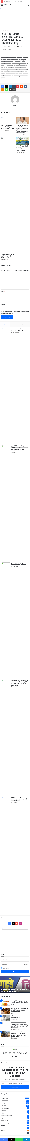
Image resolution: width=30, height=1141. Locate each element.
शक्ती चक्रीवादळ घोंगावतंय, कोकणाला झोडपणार (17, 1016)
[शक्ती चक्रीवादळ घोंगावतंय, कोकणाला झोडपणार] (5, 1018)
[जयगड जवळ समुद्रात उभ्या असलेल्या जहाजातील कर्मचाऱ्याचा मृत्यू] (7, 195)
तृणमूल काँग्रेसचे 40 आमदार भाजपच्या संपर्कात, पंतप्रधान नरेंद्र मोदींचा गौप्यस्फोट (19, 799)
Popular (5, 324)
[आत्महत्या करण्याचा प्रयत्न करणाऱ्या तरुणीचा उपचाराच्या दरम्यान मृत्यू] (6, 620)
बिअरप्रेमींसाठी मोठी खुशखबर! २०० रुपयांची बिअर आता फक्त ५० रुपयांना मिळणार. (19, 1010)
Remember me (5, 968)
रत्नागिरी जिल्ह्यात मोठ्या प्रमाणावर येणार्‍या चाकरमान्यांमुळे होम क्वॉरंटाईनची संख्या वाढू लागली (19, 448)
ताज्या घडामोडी (5, 1120)
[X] (6, 86)
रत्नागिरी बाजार (5, 1128)
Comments (24, 324)
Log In (15, 971)
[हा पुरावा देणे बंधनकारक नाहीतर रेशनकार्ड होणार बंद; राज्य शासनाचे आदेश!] (5, 1003)
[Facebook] (2, 86)
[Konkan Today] (8, 4)
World (3, 1130)
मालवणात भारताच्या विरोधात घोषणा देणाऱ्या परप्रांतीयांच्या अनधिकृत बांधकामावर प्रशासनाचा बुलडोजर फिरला (19, 1034)
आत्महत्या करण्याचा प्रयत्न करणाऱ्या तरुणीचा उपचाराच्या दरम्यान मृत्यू (18, 564)
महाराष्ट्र (3, 1103)
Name (3, 291)
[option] (15, 984)
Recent (14, 324)
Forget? (26, 964)
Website (3, 304)
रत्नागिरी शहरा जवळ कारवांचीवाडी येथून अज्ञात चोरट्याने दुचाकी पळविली (7, 127)
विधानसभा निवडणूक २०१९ (7, 1115)
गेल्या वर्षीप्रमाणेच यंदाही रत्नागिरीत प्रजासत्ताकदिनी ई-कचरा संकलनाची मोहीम (22, 148)
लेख (3, 1113)
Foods (3, 1133)
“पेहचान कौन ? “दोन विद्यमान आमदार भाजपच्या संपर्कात (18, 329)
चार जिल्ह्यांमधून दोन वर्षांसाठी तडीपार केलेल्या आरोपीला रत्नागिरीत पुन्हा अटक (14, 990)
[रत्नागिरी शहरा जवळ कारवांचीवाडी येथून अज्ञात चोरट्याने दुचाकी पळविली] (7, 120)
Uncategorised (5, 1108)
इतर (3, 1118)
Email (3, 298)
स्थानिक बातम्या (9, 30)
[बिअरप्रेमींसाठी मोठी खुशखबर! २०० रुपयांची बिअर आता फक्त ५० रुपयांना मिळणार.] (5, 1011)
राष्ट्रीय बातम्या (5, 1100)
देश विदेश (4, 1105)
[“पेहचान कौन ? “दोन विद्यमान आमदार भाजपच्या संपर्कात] (6, 386)
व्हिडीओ (3, 1125)
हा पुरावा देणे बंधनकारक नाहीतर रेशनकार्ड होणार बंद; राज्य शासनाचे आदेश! (19, 1002)
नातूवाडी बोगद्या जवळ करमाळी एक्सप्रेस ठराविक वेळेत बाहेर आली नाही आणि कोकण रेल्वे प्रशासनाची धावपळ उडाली (19, 1025)
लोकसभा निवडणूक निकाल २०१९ (8, 1123)
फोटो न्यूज (4, 1110)
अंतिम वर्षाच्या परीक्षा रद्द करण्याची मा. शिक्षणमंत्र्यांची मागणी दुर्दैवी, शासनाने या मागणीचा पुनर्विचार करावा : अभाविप (19, 683)
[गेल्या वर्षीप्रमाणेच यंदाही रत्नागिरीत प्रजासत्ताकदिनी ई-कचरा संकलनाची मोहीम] (22, 141)
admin (5, 46)
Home (4, 30)
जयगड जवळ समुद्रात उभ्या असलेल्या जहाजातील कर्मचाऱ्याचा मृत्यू (7, 256)
